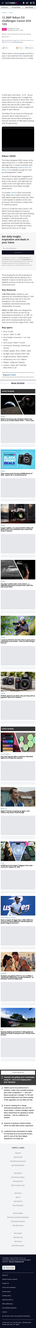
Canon (20, 167)
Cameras (4, 12)
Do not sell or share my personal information (16, 1316)
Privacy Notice (26, 259)
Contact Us (5, 1283)
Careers (4, 1312)
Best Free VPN (18, 1157)
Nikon (20, 56)
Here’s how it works (18, 42)
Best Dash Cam (18, 1237)
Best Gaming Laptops (18, 1177)
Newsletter (30, 48)
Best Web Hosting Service (18, 1161)
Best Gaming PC (18, 1181)
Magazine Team (14, 28)
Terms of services (24, 258)
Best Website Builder (18, 1165)
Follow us (20, 48)
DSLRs (11, 12)
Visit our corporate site (16, 1262)
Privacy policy (6, 1291)
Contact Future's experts (9, 1279)
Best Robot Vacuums (18, 1245)
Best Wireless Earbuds (18, 1221)
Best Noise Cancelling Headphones (18, 1217)
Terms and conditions (9, 1287)
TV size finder (16, 7)
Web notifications (7, 1304)
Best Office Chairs (18, 1225)
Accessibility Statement (9, 1308)
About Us (5, 1275)
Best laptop (29, 7)
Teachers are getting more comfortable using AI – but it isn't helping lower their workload (19, 1079)
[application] (18, 138)
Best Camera (18, 1233)
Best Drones (18, 1241)
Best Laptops (18, 1173)
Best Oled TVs (18, 1201)
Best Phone (18, 1193)
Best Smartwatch (18, 1205)
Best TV (18, 1197)
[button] (34, 3)
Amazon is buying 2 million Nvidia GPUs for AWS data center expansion (18, 1124)
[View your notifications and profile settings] (23, 3)
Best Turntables (18, 1213)
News (4, 29)
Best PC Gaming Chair (18, 1185)
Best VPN (18, 1153)
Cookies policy (6, 1295)
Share (6, 48)
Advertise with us (7, 1300)
